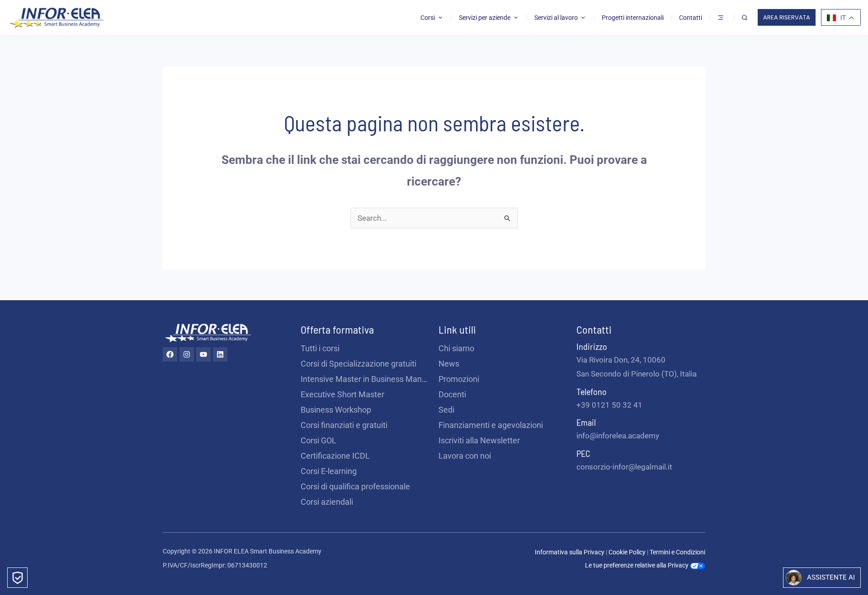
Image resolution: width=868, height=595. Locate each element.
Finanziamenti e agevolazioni (491, 425)
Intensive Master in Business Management (365, 379)
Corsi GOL (318, 440)
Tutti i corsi (320, 348)
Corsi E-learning (329, 471)
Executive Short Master (342, 394)
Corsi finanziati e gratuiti (344, 425)
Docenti (452, 394)
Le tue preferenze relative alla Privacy (637, 565)
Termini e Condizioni (677, 552)
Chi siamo (456, 348)
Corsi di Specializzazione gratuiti (358, 363)
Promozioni (459, 379)
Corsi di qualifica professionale (355, 486)
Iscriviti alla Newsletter (479, 440)
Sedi (446, 409)
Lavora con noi (465, 455)
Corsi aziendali (327, 502)
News (449, 363)
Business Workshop (336, 409)
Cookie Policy (628, 552)
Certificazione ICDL (335, 455)
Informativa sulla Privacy (569, 552)
